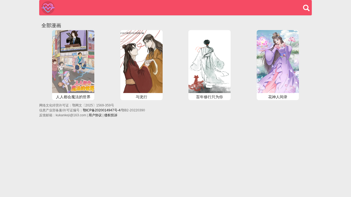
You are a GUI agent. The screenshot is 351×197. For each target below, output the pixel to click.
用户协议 (95, 115)
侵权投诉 (110, 115)
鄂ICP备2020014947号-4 (101, 110)
